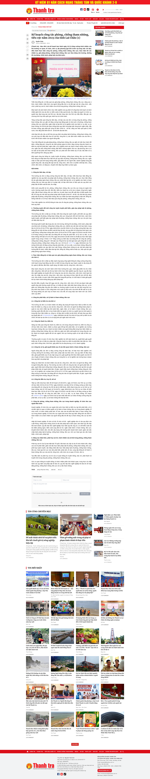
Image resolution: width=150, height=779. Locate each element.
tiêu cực (60, 469)
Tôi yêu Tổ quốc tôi (79, 23)
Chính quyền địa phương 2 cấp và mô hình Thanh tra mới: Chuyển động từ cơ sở (114, 42)
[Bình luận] (27, 54)
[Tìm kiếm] (123, 19)
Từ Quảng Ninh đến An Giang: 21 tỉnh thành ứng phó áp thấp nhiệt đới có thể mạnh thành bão (86, 620)
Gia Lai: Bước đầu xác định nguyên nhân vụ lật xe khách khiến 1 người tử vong (87, 675)
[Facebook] (81, 9)
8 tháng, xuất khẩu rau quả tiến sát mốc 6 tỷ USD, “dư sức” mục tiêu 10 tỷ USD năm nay (87, 647)
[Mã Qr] (27, 50)
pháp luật (53, 469)
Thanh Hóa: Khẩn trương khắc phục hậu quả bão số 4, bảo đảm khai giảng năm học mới (37, 730)
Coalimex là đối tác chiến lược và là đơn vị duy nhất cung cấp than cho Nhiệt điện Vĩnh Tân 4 (112, 730)
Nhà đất (95, 19)
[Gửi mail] (27, 42)
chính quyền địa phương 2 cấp (114, 23)
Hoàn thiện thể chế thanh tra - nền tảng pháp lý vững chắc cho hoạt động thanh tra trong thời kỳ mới (62, 590)
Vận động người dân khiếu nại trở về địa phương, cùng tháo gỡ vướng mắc (113, 32)
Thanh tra (40, 19)
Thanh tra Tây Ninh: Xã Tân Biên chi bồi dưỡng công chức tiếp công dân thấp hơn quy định (114, 71)
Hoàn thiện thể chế (44, 27)
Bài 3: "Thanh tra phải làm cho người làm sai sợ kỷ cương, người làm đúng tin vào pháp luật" (86, 590)
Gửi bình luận (85, 493)
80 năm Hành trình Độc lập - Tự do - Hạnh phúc (57, 23)
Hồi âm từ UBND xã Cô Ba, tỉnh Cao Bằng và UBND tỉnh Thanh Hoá (113, 62)
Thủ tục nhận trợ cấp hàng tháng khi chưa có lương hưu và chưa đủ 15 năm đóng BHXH (112, 675)
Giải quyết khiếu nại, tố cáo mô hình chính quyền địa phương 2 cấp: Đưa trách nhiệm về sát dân (37, 590)
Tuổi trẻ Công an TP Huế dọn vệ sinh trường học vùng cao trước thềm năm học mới (37, 620)
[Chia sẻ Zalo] (27, 39)
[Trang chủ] (27, 19)
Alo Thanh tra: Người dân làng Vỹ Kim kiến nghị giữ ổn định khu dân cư (62, 703)
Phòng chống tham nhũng (65, 19)
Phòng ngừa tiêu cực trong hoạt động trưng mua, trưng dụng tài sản (113, 530)
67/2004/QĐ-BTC (48, 315)
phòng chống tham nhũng (43, 469)
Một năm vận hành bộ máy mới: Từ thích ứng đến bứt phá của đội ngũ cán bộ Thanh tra (37, 703)
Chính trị (32, 19)
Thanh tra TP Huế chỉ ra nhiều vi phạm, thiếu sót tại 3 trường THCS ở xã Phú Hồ (113, 52)
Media (76, 19)
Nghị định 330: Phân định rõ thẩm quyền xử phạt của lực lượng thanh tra (112, 517)
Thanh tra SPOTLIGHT (111, 19)
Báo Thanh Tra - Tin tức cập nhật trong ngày (40, 11)
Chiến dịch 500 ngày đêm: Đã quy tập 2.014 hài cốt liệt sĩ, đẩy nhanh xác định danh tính (37, 647)
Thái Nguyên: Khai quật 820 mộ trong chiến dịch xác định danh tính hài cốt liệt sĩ (112, 647)
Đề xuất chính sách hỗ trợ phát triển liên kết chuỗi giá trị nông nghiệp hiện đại (41, 540)
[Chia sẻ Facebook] (27, 35)
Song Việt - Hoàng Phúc (81, 679)
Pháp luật (88, 19)
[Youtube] (85, 9)
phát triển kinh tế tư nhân (95, 23)
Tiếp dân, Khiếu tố (50, 19)
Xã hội (82, 19)
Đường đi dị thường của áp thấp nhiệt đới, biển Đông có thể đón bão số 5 (37, 675)
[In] (27, 58)
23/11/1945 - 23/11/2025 (34, 23)
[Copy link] (27, 46)
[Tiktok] (88, 9)
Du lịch (101, 19)
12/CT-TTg (71, 243)
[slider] (110, 10)
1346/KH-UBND (38, 395)
